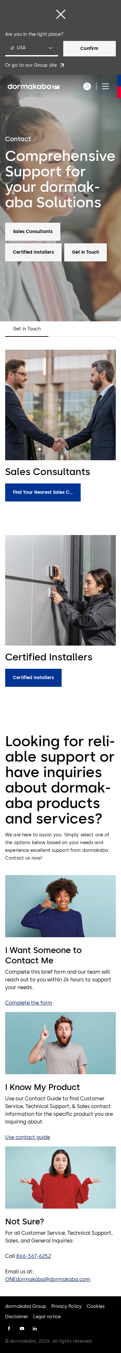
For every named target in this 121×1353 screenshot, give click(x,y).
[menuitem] (33, 86)
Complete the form (28, 1003)
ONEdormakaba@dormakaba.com (47, 1279)
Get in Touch (27, 329)
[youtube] (22, 1328)
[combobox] (31, 48)
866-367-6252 (33, 1256)
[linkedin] (35, 1328)
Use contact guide (27, 1137)
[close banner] (60, 14)
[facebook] (9, 1328)
